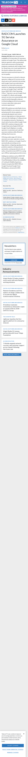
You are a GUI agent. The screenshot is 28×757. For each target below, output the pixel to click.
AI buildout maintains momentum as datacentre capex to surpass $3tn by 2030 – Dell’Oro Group (13, 307)
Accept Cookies (12, 745)
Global (20, 176)
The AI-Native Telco (9, 316)
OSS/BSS (5, 179)
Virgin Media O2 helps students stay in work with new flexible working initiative (13, 198)
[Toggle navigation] (25, 2)
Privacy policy (19, 262)
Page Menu (5, 25)
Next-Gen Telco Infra (9, 202)
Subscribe (14, 260)
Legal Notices (21, 232)
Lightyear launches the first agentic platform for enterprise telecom (13, 321)
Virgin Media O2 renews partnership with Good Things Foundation (13, 333)
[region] (13, 744)
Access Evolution (8, 188)
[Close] (24, 734)
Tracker (5, 181)
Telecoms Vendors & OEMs (15, 179)
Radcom (7, 48)
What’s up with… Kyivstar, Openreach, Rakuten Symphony (13, 204)
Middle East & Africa (8, 178)
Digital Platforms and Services (11, 31)
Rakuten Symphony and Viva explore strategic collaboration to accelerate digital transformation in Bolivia (12, 212)
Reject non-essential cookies (12, 749)
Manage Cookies (13, 752)
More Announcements (11, 354)
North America (17, 178)
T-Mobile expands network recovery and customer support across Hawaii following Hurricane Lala (13, 346)
